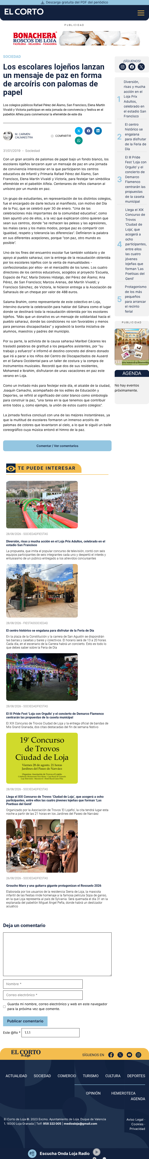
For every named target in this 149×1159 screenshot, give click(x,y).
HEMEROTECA (123, 1093)
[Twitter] (120, 1055)
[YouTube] (129, 1055)
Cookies (137, 1124)
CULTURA (112, 1076)
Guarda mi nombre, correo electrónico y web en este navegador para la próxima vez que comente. (57, 1006)
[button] (96, 1152)
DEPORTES (136, 1076)
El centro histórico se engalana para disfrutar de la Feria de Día (135, 137)
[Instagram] (138, 1055)
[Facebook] (111, 1055)
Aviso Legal (134, 1119)
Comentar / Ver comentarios (57, 446)
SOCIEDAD (42, 1076)
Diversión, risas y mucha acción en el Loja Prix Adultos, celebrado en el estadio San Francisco (135, 99)
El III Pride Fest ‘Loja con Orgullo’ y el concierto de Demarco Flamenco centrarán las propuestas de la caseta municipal (135, 179)
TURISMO (91, 1076)
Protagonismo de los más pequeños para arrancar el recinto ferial (135, 299)
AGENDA (138, 1099)
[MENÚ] (141, 11)
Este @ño (12, 1033)
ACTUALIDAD (16, 1076)
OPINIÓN (93, 1093)
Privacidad (137, 1129)
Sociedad (12, 56)
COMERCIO (67, 1076)
